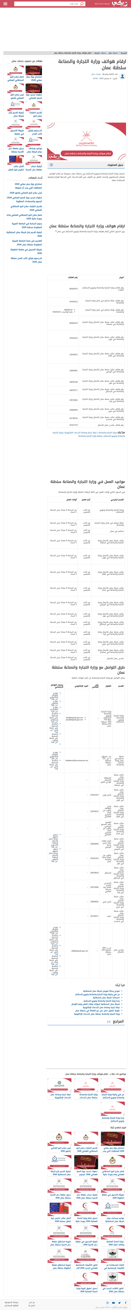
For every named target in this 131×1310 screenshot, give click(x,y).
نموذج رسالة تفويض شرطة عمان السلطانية (101, 991)
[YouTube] (113, 1303)
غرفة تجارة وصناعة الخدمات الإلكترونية (80, 432)
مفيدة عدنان (96, 74)
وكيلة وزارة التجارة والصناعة (90, 436)
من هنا (54, 699)
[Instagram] (107, 1303)
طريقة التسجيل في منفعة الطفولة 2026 (26, 251)
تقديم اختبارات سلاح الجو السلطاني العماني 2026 (26, 208)
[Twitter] (119, 1303)
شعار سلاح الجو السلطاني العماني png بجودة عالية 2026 (24, 217)
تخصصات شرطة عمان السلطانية (106, 997)
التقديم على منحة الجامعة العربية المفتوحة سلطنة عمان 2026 (27, 243)
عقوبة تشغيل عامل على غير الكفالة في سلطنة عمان (97, 1010)
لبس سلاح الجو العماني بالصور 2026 (26, 193)
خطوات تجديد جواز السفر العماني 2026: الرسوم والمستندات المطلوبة (24, 199)
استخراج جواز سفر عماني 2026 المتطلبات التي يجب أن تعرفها (28, 186)
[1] (56, 231)
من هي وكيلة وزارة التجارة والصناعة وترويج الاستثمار (97, 994)
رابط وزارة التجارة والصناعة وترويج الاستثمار (102, 1001)
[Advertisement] (65, 31)
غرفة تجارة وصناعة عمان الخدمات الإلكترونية (101, 1007)
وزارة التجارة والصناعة (108, 432)
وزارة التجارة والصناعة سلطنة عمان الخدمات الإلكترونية (97, 1014)
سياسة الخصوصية (11, 1302)
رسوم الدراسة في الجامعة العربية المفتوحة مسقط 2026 (27, 225)
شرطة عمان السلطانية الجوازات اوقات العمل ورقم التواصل (95, 1004)
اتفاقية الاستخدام (11, 1305)
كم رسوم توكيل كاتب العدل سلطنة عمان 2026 (26, 260)
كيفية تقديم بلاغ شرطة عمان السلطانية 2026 (24, 234)
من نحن (32, 1302)
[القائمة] (5, 4)
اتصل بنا (32, 1305)
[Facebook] (125, 1303)
